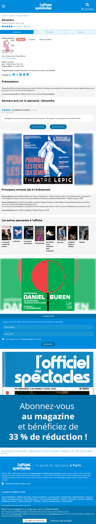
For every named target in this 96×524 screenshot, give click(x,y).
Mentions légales (86, 451)
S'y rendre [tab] (49, 32)
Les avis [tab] (80, 32)
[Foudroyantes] (39, 233)
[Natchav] (84, 233)
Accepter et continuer (34, 520)
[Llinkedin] (27, 75)
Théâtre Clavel (11, 64)
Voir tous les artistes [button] (9, 58)
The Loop (60, 242)
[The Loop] (61, 233)
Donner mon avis (58, 127)
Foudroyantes (39, 243)
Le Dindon (16, 241)
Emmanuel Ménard (9, 202)
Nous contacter (22, 451)
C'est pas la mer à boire (28, 242)
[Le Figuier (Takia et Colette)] (72, 233)
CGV (72, 451)
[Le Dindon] (17, 232)
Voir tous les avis (38, 127)
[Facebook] (13, 75)
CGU (77, 451)
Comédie (10, 62)
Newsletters (65, 451)
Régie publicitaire (35, 451)
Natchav (82, 242)
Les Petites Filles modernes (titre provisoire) (50, 246)
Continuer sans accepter (61, 520)
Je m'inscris (48, 344)
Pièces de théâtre (48, 94)
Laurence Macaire (8, 210)
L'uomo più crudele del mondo (6, 244)
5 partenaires (17, 514)
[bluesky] (20, 75)
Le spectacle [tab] (17, 32)
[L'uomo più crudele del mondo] (6, 233)
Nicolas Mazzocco (8, 196)
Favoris (28, 26)
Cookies (4, 453)
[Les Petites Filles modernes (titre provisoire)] (50, 233)
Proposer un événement (51, 451)
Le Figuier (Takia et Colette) (71, 244)
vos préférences (54, 514)
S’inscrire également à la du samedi (22, 339)
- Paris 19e (13, 23)
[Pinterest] (24, 75)
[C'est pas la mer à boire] (28, 232)
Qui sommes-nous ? (9, 451)
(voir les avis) (17, 26)
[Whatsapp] (17, 75)
